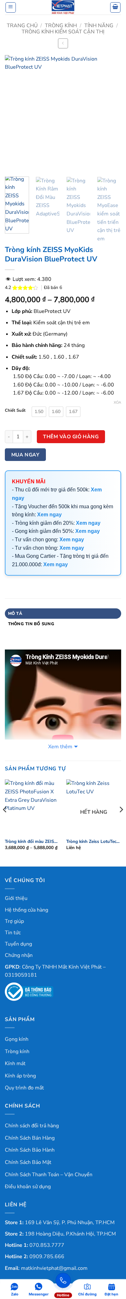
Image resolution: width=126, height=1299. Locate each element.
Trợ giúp (14, 921)
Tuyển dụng (18, 944)
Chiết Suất (15, 410)
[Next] (111, 113)
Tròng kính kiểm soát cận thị (63, 31)
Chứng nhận (19, 955)
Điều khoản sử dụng (28, 1186)
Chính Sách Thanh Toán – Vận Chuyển (48, 1174)
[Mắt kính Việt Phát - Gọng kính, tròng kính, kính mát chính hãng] (63, 7)
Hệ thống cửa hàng (26, 910)
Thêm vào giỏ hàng (71, 436)
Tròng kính (61, 25)
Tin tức (13, 932)
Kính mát (15, 1063)
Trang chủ (22, 25)
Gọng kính (16, 1039)
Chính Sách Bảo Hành (30, 1150)
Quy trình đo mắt (24, 1087)
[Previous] (15, 113)
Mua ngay (25, 454)
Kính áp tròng (20, 1075)
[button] (10, 7)
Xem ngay (49, 514)
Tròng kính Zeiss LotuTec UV (91, 841)
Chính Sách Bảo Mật (28, 1162)
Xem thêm (60, 746)
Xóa (117, 402)
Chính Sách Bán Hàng (30, 1138)
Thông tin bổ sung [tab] (31, 624)
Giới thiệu (16, 898)
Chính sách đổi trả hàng (32, 1125)
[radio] (39, 412)
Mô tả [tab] (15, 613)
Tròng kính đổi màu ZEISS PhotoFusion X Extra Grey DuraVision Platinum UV (31, 841)
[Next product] (63, 43)
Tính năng (98, 25)
